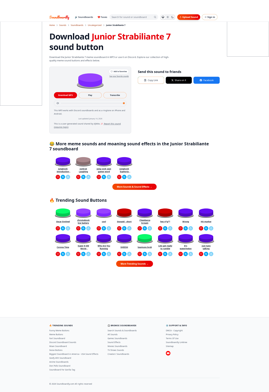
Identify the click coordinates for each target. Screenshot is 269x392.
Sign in (211, 17)
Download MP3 (65, 95)
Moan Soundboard (58, 346)
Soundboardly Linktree (176, 342)
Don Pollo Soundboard (59, 365)
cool (104, 221)
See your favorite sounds (119, 76)
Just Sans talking (206, 247)
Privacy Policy (172, 334)
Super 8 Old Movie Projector (83, 247)
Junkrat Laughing (83, 170)
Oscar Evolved (63, 221)
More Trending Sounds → (135, 263)
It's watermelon (186, 247)
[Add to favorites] (58, 177)
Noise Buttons (55, 350)
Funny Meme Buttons (59, 330)
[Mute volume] (58, 103)
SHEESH (124, 247)
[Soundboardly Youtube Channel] (168, 353)
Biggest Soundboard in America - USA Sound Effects (73, 354)
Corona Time (63, 247)
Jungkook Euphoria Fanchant (124, 170)
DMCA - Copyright (174, 330)
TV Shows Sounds (116, 350)
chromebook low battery (83, 221)
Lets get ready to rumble (165, 247)
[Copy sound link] (63, 177)
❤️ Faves (102, 17)
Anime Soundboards (59, 362)
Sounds (62, 25)
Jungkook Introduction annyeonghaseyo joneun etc (63, 170)
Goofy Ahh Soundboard (60, 358)
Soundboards (77, 25)
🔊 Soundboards (84, 17)
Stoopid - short (124, 221)
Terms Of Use (172, 338)
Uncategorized (95, 25)
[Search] (155, 17)
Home (52, 25)
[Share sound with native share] (68, 177)
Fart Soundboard (57, 338)
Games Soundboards (117, 338)
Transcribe (115, 95)
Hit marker (206, 221)
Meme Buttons (56, 334)
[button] (90, 80)
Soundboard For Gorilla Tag (62, 369)
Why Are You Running (104, 247)
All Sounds (113, 334)
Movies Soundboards (117, 346)
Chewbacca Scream (144, 221)
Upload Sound (190, 17)
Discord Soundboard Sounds (62, 342)
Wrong (185, 221)
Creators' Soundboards (118, 354)
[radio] (163, 17)
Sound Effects (114, 342)
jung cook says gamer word (104, 170)
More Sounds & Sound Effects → (134, 186)
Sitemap (170, 346)
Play (90, 95)
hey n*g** (165, 221)
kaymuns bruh (145, 247)
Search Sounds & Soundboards (122, 330)
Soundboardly (59, 17)
